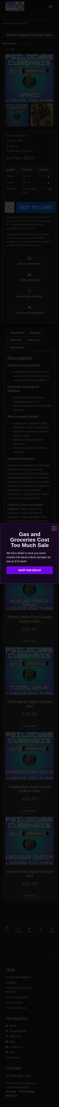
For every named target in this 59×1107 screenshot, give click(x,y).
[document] (29, 553)
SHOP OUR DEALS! (29, 570)
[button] (54, 528)
